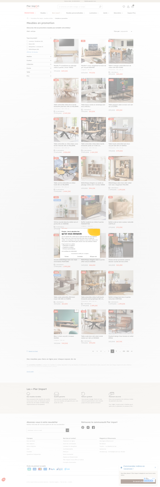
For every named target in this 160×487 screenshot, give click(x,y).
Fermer (67, 256)
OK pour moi (93, 256)
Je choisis (80, 256)
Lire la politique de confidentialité (69, 251)
